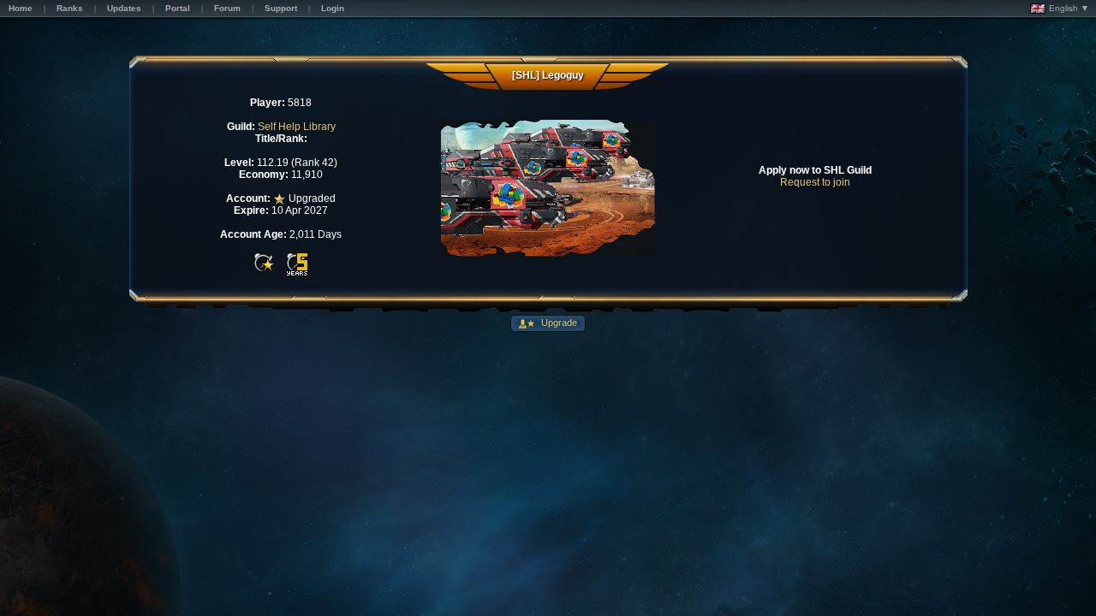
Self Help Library (297, 127)
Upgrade (558, 322)
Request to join (815, 182)
